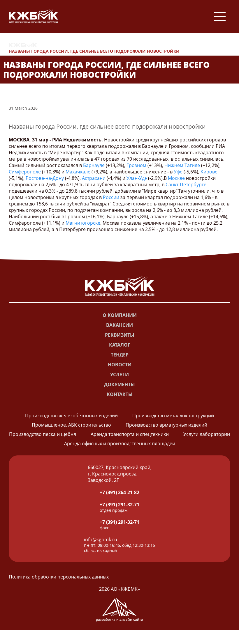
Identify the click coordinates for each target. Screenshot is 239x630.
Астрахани (94, 178)
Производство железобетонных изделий (71, 415)
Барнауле (94, 165)
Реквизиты (119, 335)
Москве (176, 178)
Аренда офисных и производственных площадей (119, 443)
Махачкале (78, 171)
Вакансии (119, 325)
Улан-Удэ (136, 178)
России (111, 197)
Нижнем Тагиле (182, 165)
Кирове (209, 171)
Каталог (119, 345)
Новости (53, 44)
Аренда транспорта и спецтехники (130, 434)
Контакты (120, 394)
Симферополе (25, 171)
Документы (119, 384)
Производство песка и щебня (42, 434)
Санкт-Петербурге (186, 184)
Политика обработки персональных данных (59, 577)
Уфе (178, 171)
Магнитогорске (83, 223)
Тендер (120, 355)
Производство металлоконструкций (173, 415)
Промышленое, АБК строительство (71, 425)
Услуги (119, 374)
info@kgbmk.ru (100, 539)
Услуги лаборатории (206, 434)
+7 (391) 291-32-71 (119, 504)
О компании (120, 315)
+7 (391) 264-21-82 (119, 492)
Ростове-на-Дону (45, 178)
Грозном (136, 165)
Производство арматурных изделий (166, 425)
